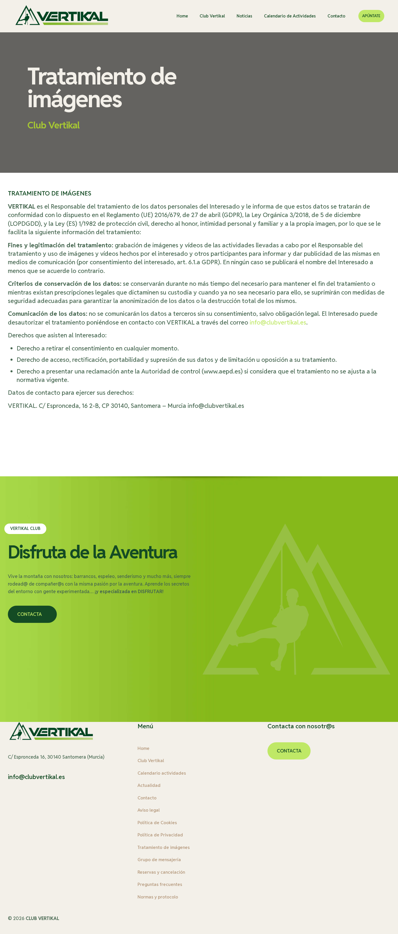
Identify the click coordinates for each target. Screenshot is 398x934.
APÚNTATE (371, 15)
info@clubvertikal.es (278, 322)
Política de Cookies (157, 822)
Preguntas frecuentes (160, 884)
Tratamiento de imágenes (164, 847)
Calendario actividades (162, 773)
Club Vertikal (151, 760)
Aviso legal (149, 810)
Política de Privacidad (160, 835)
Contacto (147, 798)
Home (143, 748)
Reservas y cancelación (161, 872)
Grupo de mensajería (159, 859)
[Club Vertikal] (62, 16)
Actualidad (149, 785)
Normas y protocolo (158, 897)
